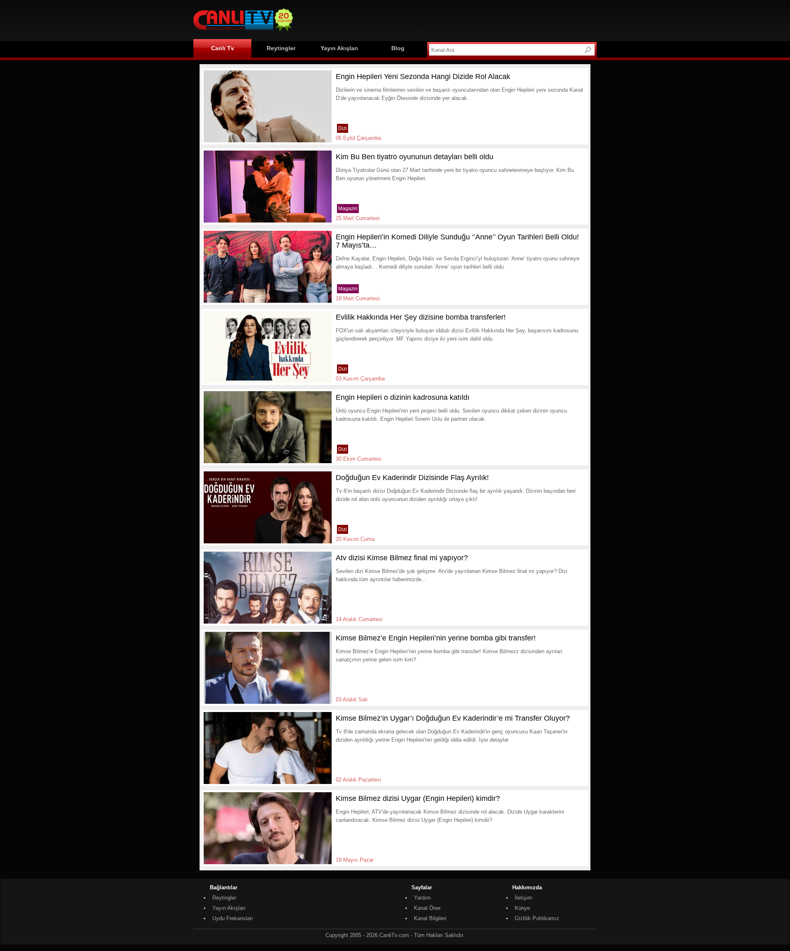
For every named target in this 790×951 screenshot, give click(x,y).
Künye (522, 908)
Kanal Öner (427, 908)
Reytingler (281, 48)
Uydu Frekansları (232, 918)
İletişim (523, 898)
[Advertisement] (447, 19)
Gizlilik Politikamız (537, 918)
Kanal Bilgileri (430, 918)
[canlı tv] (243, 33)
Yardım (422, 898)
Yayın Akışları (339, 48)
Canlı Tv (222, 48)
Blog (397, 48)
